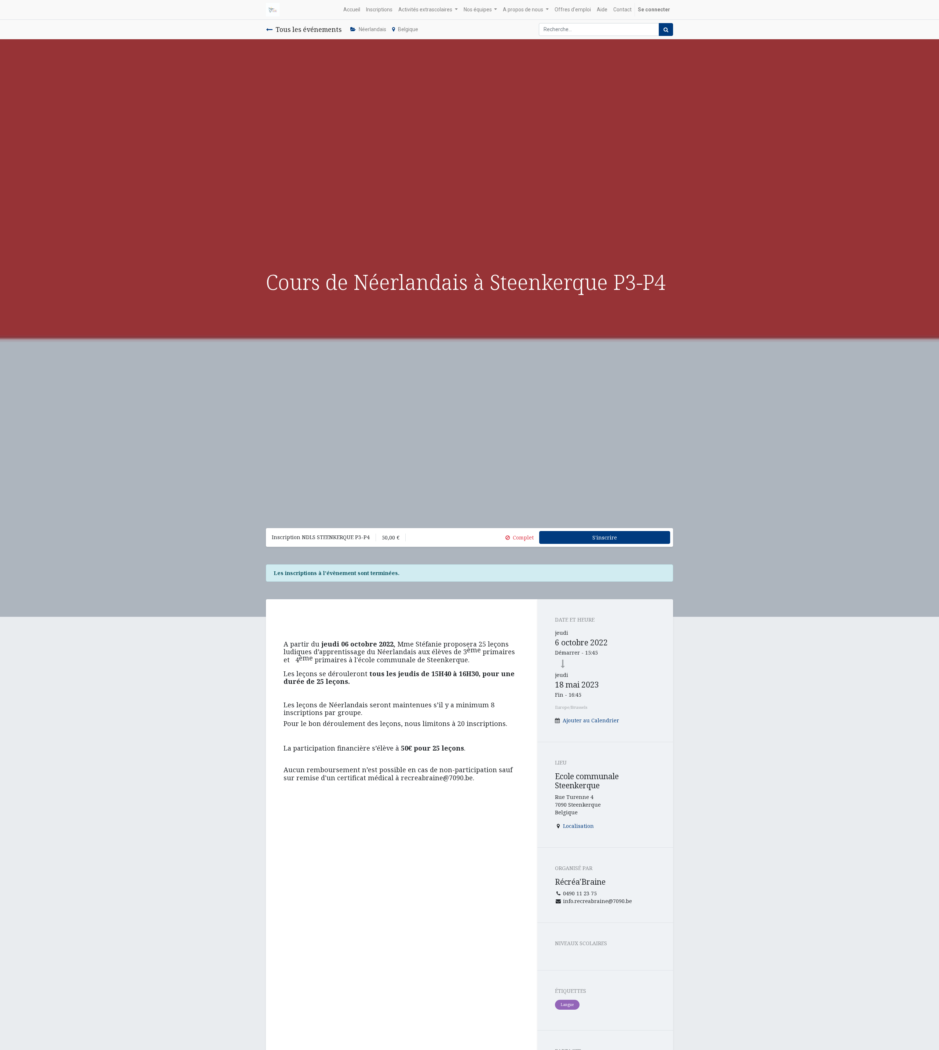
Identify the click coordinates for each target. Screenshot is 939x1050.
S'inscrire (604, 537)
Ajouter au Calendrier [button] (591, 720)
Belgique (408, 29)
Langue (567, 1004)
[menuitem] (351, 9)
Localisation (578, 825)
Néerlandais (372, 29)
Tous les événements (308, 29)
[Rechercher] (666, 29)
